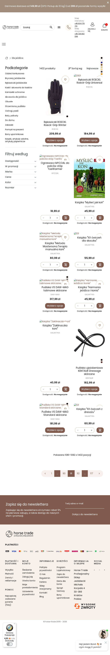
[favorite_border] (89, 75)
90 (64, 473)
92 (78, 473)
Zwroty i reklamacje (10, 579)
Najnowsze (95, 68)
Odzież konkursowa (14, 73)
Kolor (8, 182)
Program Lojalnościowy (63, 569)
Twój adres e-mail (74, 503)
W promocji (11, 166)
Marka (8, 171)
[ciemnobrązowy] (102, 362)
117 (91, 473)
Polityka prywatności (46, 569)
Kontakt (43, 592)
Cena (8, 177)
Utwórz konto (28, 580)
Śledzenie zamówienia (28, 571)
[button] (59, 27)
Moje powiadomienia (29, 586)
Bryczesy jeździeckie (15, 78)
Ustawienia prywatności (28, 593)
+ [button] (57, 218)
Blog (42, 596)
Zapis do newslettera (63, 576)
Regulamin (45, 578)
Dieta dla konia (61, 583)
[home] (6, 57)
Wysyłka (9, 569)
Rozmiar (9, 187)
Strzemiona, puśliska (15, 106)
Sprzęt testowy (61, 589)
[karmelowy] (102, 74)
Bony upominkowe (14, 134)
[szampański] (102, 67)
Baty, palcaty (11, 115)
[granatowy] (102, 62)
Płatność (9, 573)
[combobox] (37, 27)
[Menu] (14, 624)
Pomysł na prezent (14, 129)
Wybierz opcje (55, 140)
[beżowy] (102, 69)
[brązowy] (102, 65)
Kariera (43, 581)
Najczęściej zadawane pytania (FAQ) (10, 600)
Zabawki (9, 125)
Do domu (9, 120)
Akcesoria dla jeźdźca (15, 97)
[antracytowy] (102, 72)
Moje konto (26, 562)
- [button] (43, 218)
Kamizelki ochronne (15, 92)
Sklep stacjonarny (45, 587)
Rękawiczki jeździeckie (16, 83)
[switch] (9, 644)
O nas (42, 574)
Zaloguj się (27, 576)
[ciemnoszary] (67, 279)
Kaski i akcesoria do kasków (18, 87)
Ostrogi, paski (11, 111)
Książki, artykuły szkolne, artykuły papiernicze (17, 140)
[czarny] (67, 116)
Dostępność (12, 161)
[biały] (102, 60)
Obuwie (9, 101)
